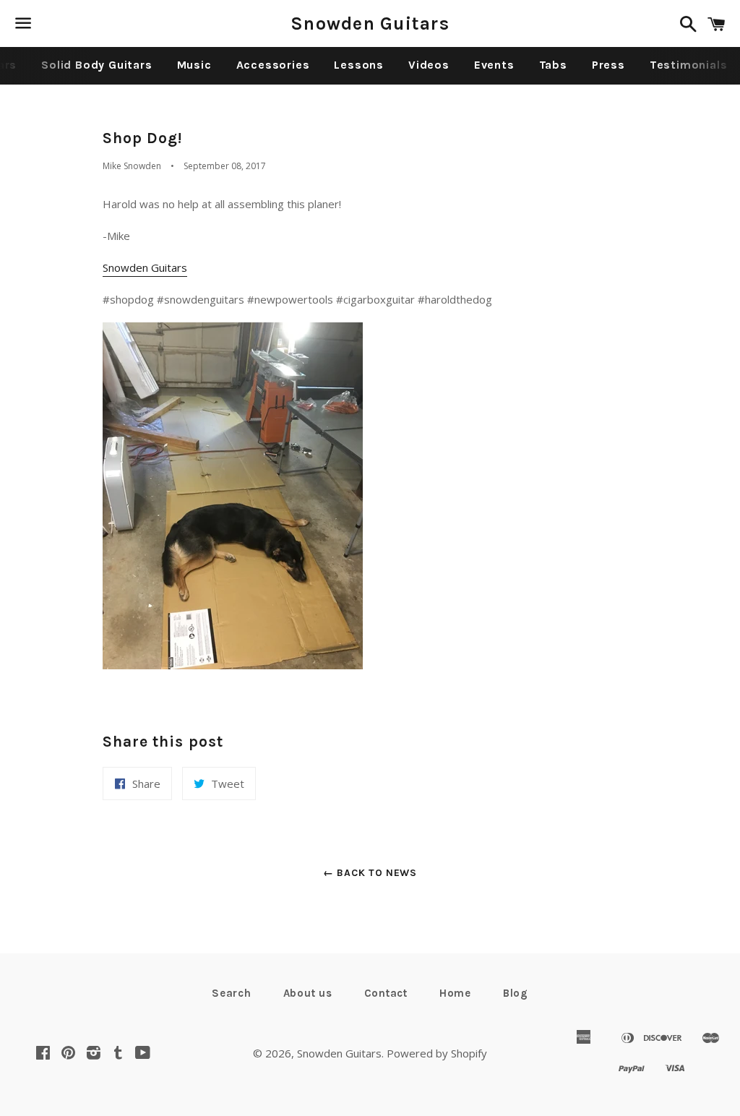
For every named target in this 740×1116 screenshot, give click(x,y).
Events (494, 65)
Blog (515, 993)
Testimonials (689, 65)
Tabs (553, 65)
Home (455, 993)
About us (307, 993)
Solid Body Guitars (96, 65)
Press (608, 65)
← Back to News (370, 873)
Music (194, 65)
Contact (386, 993)
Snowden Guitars (370, 23)
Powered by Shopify (437, 1053)
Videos (428, 65)
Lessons (359, 65)
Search (231, 993)
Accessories (273, 65)
